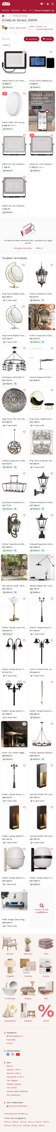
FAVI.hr (39, 1122)
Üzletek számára (14, 1084)
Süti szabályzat (13, 1095)
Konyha (46, 976)
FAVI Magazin (12, 1080)
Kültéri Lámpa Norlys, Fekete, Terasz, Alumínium (24, 669)
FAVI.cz (7, 1122)
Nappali (28, 998)
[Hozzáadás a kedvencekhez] (24, 52)
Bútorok (5, 10)
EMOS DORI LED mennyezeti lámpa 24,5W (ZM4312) (26, 122)
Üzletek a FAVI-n (14, 1070)
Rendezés (33, 39)
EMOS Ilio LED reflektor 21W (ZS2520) (20, 206)
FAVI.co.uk (17, 1125)
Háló (46, 998)
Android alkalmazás (18, 1106)
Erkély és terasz (20, 16)
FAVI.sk (15, 1122)
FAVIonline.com (11, 1114)
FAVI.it (46, 1122)
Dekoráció (15, 10)
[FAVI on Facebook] (8, 1054)
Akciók (46, 1021)
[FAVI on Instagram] (12, 1054)
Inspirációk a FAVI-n (16, 1077)
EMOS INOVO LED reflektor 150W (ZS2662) (22, 81)
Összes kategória (42, 10)
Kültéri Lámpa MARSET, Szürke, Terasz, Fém (22, 836)
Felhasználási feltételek (17, 1091)
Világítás (10, 976)
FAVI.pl (23, 1122)
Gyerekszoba (10, 1021)
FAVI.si (41, 1125)
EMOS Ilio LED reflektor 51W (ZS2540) (20, 164)
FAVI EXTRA (12, 1088)
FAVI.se (7, 1125)
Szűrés (49, 39)
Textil (24, 10)
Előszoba (28, 1021)
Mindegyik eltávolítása (23, 248)
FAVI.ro (31, 1122)
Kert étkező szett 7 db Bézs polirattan (19, 586)
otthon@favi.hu (16, 1036)
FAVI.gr (34, 1125)
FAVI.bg (26, 1125)
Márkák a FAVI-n (14, 1073)
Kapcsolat (11, 1040)
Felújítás (28, 976)
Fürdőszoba (10, 998)
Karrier (10, 1043)
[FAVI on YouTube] (18, 1054)
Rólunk (10, 1066)
